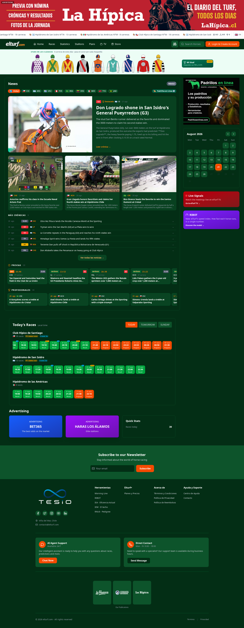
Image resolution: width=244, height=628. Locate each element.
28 (218, 174)
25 (197, 174)
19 (204, 167)
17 (190, 167)
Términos (191, 619)
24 (190, 174)
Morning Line (101, 493)
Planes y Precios (132, 493)
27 (211, 174)
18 (197, 167)
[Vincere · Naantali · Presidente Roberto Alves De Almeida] (67, 63)
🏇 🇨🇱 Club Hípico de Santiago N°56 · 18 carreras (155, 34)
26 (204, 174)
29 (226, 174)
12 (204, 159)
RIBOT (98, 498)
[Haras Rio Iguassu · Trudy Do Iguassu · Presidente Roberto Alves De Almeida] (83, 63)
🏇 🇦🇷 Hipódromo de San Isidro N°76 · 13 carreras (52, 34)
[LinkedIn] (65, 513)
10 (190, 159)
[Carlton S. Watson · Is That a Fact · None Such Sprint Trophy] (37, 63)
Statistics (65, 44)
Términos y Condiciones (165, 493)
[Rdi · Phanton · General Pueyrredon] (98, 63)
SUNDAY (165, 324)
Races (52, 44)
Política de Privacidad (164, 498)
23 (233, 167)
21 (218, 167)
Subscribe (145, 468)
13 (211, 159)
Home (40, 44)
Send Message (139, 560)
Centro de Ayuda (192, 493)
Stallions (79, 44)
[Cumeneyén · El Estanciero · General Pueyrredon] (113, 63)
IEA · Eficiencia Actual (105, 502)
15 (226, 159)
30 (233, 174)
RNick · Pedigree (102, 511)
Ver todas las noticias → (92, 257)
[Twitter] (44, 513)
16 (233, 159)
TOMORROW (148, 324)
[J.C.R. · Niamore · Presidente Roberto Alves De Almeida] (52, 63)
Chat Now (48, 560)
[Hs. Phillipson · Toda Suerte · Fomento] (158, 63)
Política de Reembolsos (165, 502)
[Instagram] (51, 513)
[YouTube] (58, 513)
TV (105, 44)
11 (197, 159)
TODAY (131, 324)
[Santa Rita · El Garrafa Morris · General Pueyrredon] (143, 63)
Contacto (188, 498)
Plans (92, 44)
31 (190, 181)
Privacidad (204, 619)
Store (118, 44)
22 (226, 167)
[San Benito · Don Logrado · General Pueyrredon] (128, 63)
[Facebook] (38, 513)
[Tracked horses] (174, 44)
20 (211, 167)
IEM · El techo (101, 507)
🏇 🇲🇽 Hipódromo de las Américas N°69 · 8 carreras (103, 34)
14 (218, 159)
